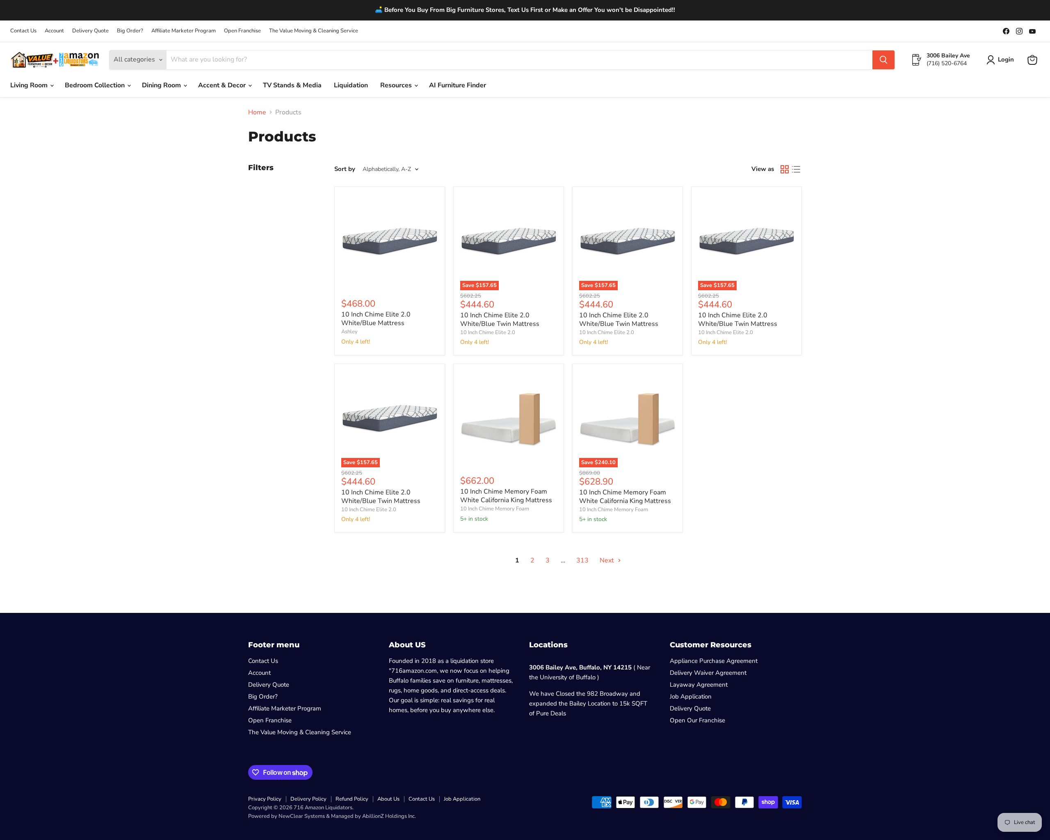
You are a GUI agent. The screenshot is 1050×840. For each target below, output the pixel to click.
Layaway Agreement (699, 685)
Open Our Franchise (697, 720)
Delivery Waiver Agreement (708, 673)
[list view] (796, 169)
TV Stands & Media (292, 85)
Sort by (344, 169)
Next (608, 560)
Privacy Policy (264, 799)
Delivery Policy (308, 799)
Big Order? (130, 31)
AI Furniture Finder (457, 85)
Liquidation (351, 85)
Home (257, 112)
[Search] (883, 59)
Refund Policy (352, 799)
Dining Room (162, 85)
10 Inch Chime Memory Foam (494, 508)
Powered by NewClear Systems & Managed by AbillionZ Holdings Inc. (332, 816)
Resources (396, 85)
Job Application (691, 696)
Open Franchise (242, 31)
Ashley (349, 331)
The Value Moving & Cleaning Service (313, 31)
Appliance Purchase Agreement (714, 661)
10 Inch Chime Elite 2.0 (487, 332)
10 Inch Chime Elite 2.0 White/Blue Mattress (376, 319)
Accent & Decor (222, 85)
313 (582, 560)
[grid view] (784, 169)
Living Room (29, 85)
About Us (388, 799)
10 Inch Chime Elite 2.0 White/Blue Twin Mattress (499, 319)
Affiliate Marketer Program (183, 31)
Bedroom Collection (95, 85)
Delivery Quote (90, 31)
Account (54, 31)
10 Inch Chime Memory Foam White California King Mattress (506, 496)
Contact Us (23, 31)
